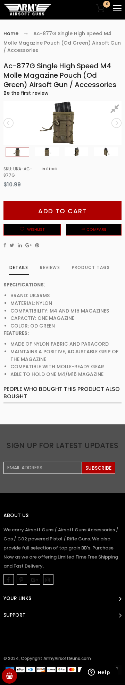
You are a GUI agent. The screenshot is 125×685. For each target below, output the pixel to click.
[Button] (117, 8)
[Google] (35, 579)
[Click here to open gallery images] (116, 109)
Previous (9, 123)
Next (116, 123)
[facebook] (8, 579)
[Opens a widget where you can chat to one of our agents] (99, 673)
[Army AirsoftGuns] (27, 9)
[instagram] (48, 579)
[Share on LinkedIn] (20, 245)
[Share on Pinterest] (37, 245)
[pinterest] (22, 579)
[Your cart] (9, 676)
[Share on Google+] (28, 245)
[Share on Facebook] (4, 245)
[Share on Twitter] (12, 245)
